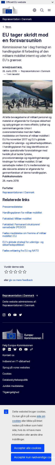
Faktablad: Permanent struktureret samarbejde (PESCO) (21, 226)
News (8, 26)
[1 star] (6, 272)
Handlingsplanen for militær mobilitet (22, 212)
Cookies (6, 373)
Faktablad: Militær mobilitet (16, 218)
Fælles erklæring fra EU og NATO (20, 250)
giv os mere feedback (21, 280)
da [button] (34, 10)
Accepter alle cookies (27, 448)
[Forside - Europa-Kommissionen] (9, 10)
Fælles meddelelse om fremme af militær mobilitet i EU (24, 235)
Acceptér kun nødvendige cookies (32, 457)
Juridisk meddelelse (13, 386)
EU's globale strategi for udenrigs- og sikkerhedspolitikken (22, 243)
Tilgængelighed (10, 392)
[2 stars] (8, 272)
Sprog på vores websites (16, 367)
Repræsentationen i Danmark (18, 192)
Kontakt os (8, 355)
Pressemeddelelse (12, 206)
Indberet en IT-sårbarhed (16, 361)
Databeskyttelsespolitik (15, 379)
